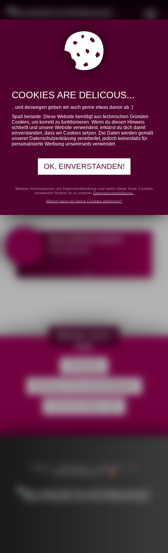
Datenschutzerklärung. (113, 193)
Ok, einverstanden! (84, 166)
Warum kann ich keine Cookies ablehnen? (84, 201)
